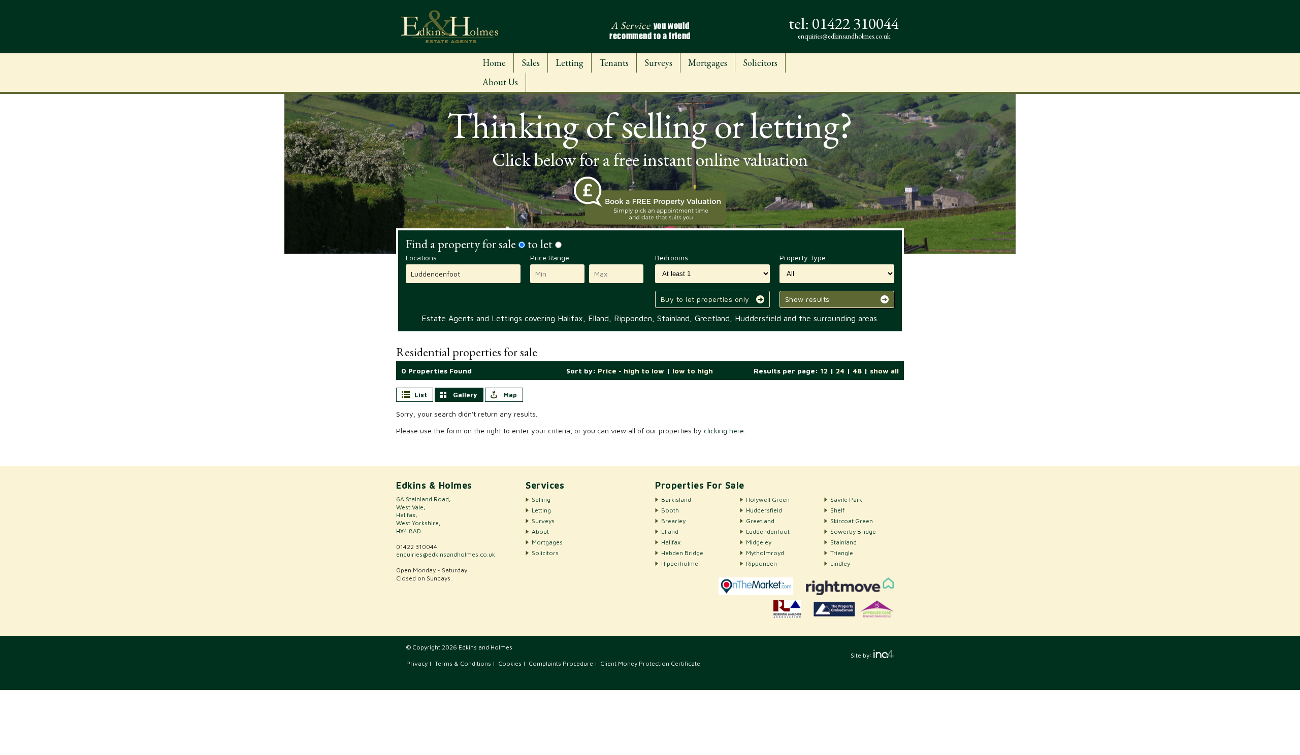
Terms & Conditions (463, 663)
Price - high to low (631, 370)
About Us (500, 82)
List (420, 395)
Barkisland (676, 499)
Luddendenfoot (768, 531)
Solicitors (760, 62)
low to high (692, 370)
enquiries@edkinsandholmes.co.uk (445, 554)
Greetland (760, 521)
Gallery (465, 395)
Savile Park (846, 499)
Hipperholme (679, 563)
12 (824, 370)
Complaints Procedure (561, 663)
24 (840, 370)
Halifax (670, 542)
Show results (807, 299)
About (540, 531)
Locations (421, 257)
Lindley (840, 563)
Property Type (802, 257)
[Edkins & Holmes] (449, 26)
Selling (541, 499)
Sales (531, 62)
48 (857, 370)
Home (494, 62)
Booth (670, 510)
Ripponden (761, 563)
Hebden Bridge (682, 553)
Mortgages (707, 62)
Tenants (614, 62)
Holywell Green (768, 499)
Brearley (673, 521)
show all (884, 370)
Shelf (837, 510)
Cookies (510, 663)
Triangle (841, 553)
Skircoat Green (851, 521)
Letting (569, 62)
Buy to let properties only (705, 299)
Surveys (658, 62)
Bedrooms (671, 257)
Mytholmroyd (765, 553)
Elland (669, 531)
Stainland (843, 542)
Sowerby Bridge (853, 531)
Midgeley (758, 542)
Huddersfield (764, 510)
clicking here (724, 430)
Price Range (549, 257)
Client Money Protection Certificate (650, 663)
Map (510, 395)
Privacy (417, 663)
